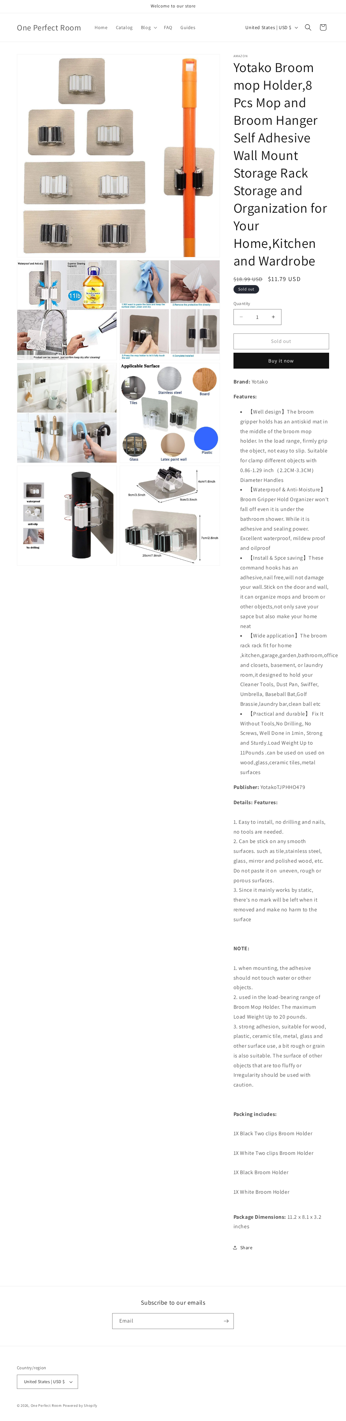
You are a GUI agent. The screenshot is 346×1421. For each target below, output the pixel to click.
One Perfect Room (46, 1405)
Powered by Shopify (80, 1405)
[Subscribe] (226, 1321)
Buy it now (281, 360)
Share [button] (246, 1247)
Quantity (241, 303)
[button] (148, 27)
